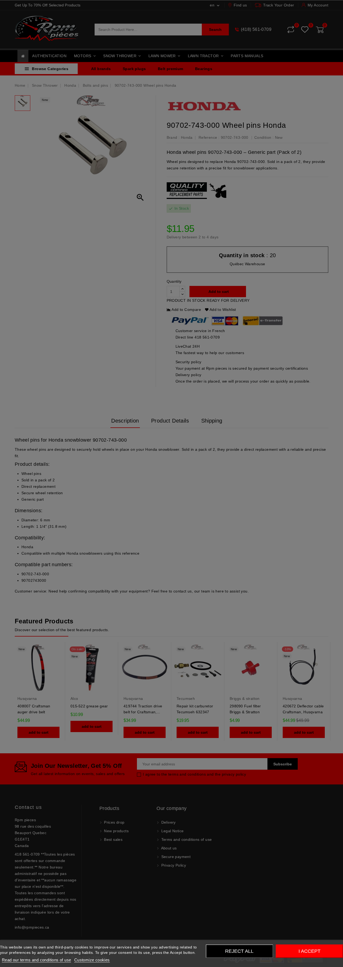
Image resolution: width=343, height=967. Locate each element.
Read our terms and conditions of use (36, 960)
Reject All (239, 951)
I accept (309, 951)
